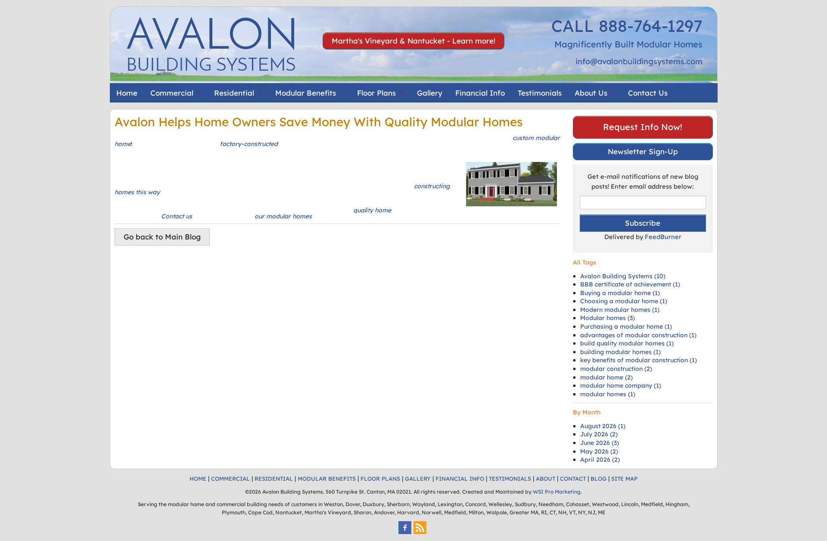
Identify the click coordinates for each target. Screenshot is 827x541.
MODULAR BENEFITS (327, 478)
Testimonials (540, 92)
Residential (234, 92)
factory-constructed (248, 144)
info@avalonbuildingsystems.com (639, 61)
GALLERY (418, 478)
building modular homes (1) (620, 352)
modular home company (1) (620, 385)
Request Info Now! (642, 126)
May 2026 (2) (599, 451)
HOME (198, 478)
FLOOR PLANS (380, 478)
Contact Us (648, 92)
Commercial (171, 92)
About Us (591, 92)
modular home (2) (606, 377)
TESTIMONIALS (510, 478)
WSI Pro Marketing (557, 491)
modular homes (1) (607, 394)
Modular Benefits (305, 92)
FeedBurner (663, 237)
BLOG (598, 478)
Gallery (429, 92)
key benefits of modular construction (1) (638, 360)
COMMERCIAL (230, 478)
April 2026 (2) (600, 459)
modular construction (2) (616, 369)
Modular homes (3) (607, 318)
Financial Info (480, 92)
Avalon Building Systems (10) (622, 276)
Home (126, 92)
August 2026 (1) (602, 426)
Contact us (175, 216)
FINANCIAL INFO (459, 478)
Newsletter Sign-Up (643, 151)
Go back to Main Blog (162, 236)
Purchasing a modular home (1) (626, 326)
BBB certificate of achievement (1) (630, 284)
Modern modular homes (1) (619, 310)
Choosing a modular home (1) (623, 301)
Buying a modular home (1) (620, 293)
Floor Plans (376, 92)
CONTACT (573, 478)
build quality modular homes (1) (627, 343)
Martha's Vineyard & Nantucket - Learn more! (413, 40)
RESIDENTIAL (274, 478)
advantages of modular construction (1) (638, 335)
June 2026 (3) (599, 443)
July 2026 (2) (599, 434)
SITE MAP (624, 478)
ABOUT (545, 478)
